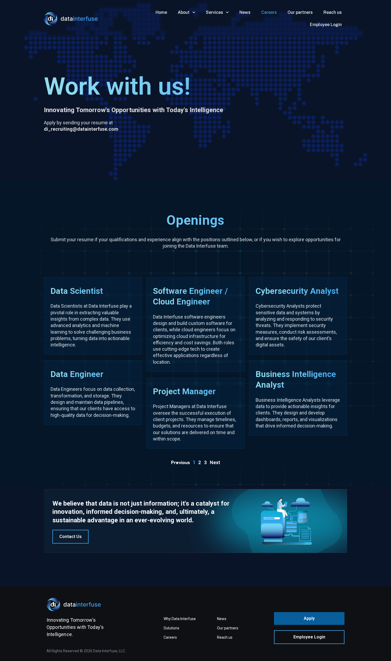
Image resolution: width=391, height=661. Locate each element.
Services (214, 12)
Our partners (300, 12)
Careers (269, 12)
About (184, 12)
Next (215, 462)
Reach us (332, 12)
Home (161, 12)
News (245, 12)
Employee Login (326, 24)
